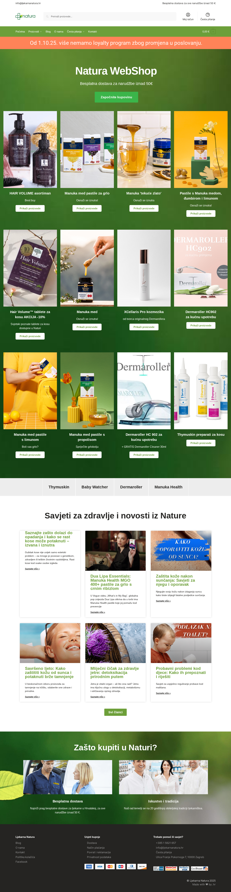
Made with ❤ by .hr (204, 884)
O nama (20, 847)
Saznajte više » (32, 569)
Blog (18, 842)
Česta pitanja (207, 19)
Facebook (21, 861)
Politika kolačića (25, 857)
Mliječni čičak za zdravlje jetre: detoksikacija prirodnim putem (114, 672)
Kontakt (20, 852)
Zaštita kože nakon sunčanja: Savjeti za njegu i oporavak (175, 580)
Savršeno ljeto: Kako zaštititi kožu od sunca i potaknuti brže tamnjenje (49, 672)
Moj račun (188, 19)
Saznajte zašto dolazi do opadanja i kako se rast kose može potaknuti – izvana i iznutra (48, 538)
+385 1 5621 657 (166, 842)
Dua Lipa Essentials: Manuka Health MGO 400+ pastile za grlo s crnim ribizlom (111, 582)
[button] (209, 31)
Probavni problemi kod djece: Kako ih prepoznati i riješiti (181, 672)
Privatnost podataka (99, 857)
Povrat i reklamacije (99, 852)
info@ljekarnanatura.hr (28, 3)
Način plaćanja (95, 847)
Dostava (92, 842)
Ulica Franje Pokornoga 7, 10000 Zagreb (180, 857)
